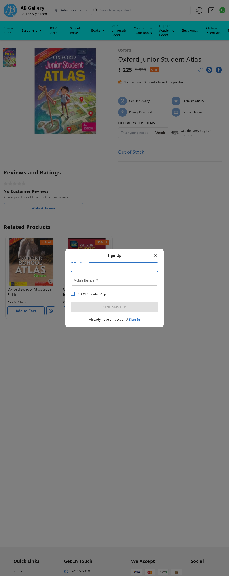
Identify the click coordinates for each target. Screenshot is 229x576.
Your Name (81, 262)
